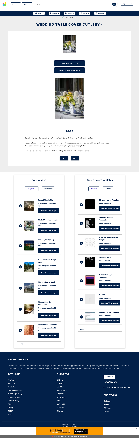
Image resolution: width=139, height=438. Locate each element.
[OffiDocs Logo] (4, 4)
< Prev (64, 158)
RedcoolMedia (62, 390)
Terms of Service (14, 397)
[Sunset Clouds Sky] (29, 210)
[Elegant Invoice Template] (90, 209)
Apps (14, 4)
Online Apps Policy (15, 390)
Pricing (10, 408)
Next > (75, 158)
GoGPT (106, 404)
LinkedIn (120, 387)
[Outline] (90, 304)
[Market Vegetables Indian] (29, 230)
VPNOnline (61, 397)
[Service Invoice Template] (90, 321)
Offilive (106, 411)
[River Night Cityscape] (29, 250)
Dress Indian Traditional (47, 324)
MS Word (94, 189)
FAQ (9, 414)
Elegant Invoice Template (109, 200)
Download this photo (69, 63)
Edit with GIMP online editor (69, 70)
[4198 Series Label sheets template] (90, 248)
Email (129, 387)
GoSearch (107, 401)
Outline (102, 295)
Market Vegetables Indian (48, 220)
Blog (9, 404)
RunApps (60, 408)
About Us (11, 383)
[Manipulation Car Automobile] (29, 313)
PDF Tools (107, 408)
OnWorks (60, 383)
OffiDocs (60, 380)
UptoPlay (60, 387)
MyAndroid (61, 404)
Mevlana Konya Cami (46, 282)
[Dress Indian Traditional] (29, 335)
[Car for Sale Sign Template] (90, 285)
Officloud (60, 411)
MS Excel (108, 189)
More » (22, 344)
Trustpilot (109, 377)
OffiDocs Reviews (65, 425)
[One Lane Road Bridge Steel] (29, 271)
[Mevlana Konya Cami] (29, 292)
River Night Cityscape (46, 240)
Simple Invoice (105, 257)
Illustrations (48, 189)
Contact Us (12, 387)
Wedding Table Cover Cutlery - (69, 24)
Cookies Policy (13, 401)
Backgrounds (31, 189)
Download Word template (110, 208)
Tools (25, 4)
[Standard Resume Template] (90, 228)
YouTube (109, 387)
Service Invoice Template (109, 312)
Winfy (59, 401)
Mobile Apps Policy (15, 394)
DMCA (10, 411)
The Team (11, 380)
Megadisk (60, 394)
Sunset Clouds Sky (45, 200)
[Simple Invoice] (90, 266)
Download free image (48, 211)
